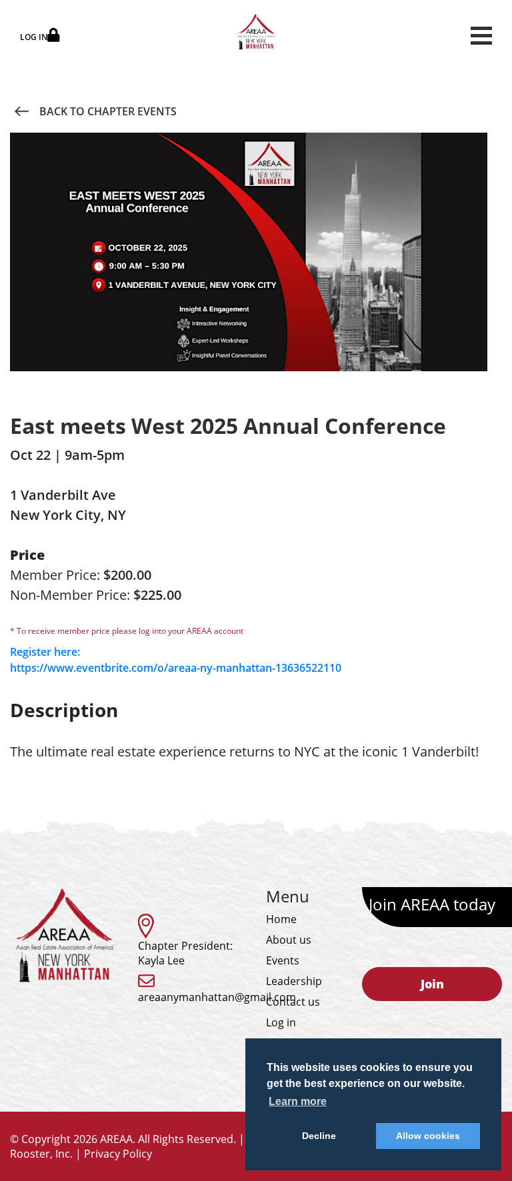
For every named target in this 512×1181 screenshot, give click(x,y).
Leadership (294, 981)
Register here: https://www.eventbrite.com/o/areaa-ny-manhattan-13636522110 (175, 659)
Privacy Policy (118, 1153)
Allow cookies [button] (428, 1135)
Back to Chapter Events (108, 111)
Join (432, 984)
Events (282, 960)
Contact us (293, 1001)
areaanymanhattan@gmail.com (217, 997)
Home (281, 919)
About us (288, 939)
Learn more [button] (298, 1101)
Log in (281, 1022)
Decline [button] (319, 1135)
